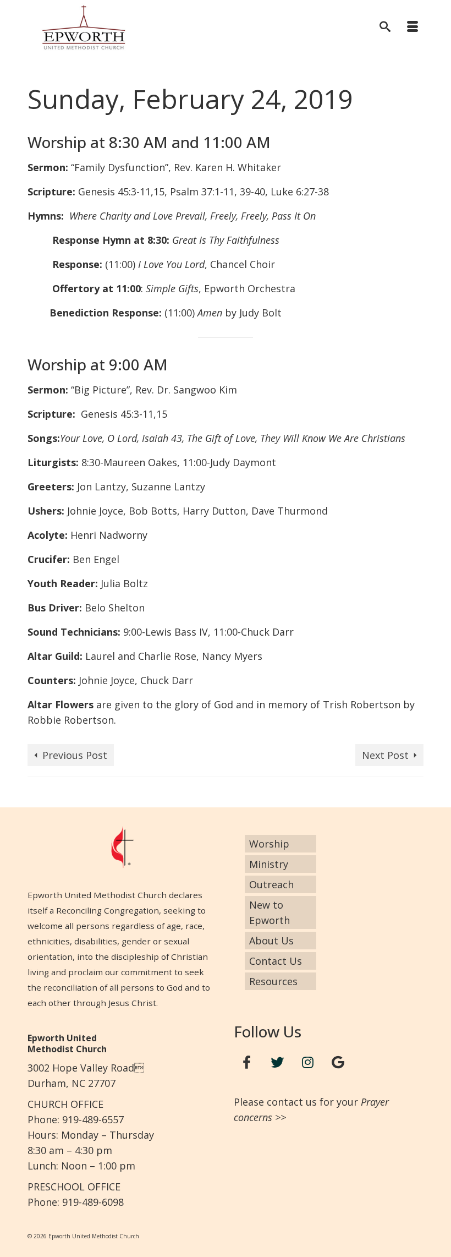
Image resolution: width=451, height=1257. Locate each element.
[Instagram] (308, 1062)
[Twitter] (277, 1062)
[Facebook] (247, 1062)
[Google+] (338, 1062)
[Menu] (412, 27)
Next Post (385, 755)
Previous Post (74, 755)
